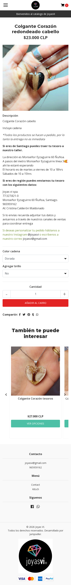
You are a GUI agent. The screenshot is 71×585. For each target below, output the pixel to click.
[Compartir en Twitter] (24, 314)
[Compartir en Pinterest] (28, 314)
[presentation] (6, 394)
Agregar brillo (12, 266)
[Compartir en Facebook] (20, 314)
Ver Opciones (35, 423)
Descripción (10, 116)
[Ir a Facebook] (32, 507)
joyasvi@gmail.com (35, 239)
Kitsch (35, 489)
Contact (35, 484)
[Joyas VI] (36, 5)
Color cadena (11, 251)
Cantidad (35, 287)
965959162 (35, 467)
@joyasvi (33, 234)
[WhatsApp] (38, 507)
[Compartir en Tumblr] (33, 314)
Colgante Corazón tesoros (35, 398)
